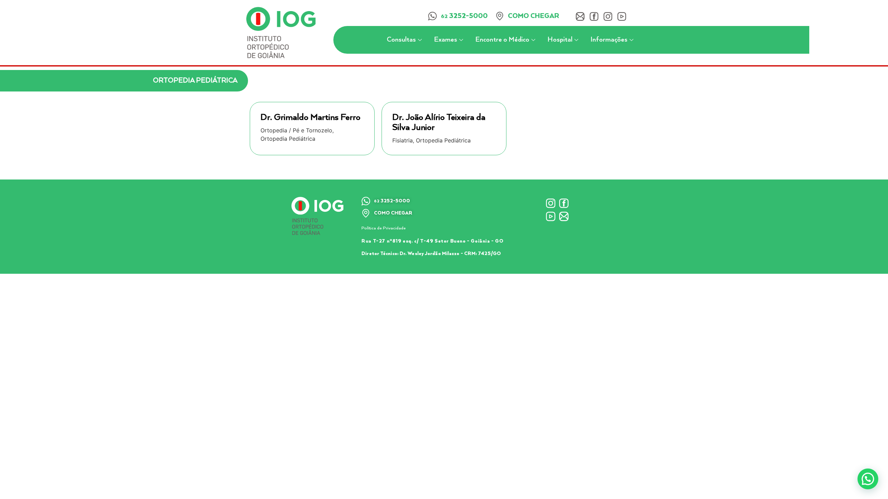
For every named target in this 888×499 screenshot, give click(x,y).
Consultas (401, 40)
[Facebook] (594, 16)
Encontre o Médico (502, 40)
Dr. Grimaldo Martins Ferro (310, 117)
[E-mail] (580, 16)
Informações (608, 40)
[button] (867, 479)
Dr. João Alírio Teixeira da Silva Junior (438, 122)
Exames (445, 40)
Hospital (559, 40)
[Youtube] (622, 16)
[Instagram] (608, 16)
